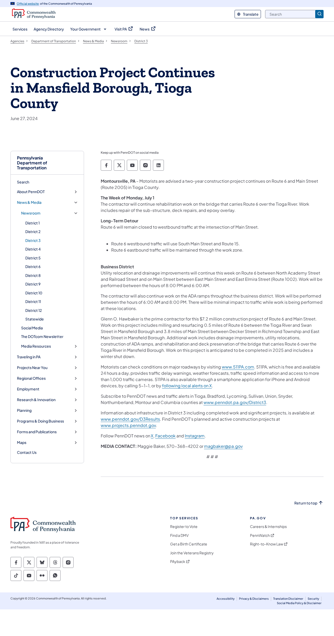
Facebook (165, 435)
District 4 (33, 249)
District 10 (33, 292)
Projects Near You (32, 367)
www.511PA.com (238, 367)
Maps (21, 442)
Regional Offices (31, 378)
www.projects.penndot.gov (128, 425)
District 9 (32, 284)
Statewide (34, 319)
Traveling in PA (28, 357)
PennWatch (260, 535)
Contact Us (27, 452)
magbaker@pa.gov (223, 446)
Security (313, 598)
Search (23, 182)
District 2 (32, 231)
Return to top (305, 503)
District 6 (32, 266)
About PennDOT (31, 191)
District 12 (33, 310)
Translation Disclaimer (288, 598)
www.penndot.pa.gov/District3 (235, 402)
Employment (28, 389)
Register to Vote (184, 526)
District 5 (33, 257)
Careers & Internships (268, 526)
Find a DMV (179, 535)
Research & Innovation (36, 399)
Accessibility (226, 598)
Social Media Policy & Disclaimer (299, 603)
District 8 (33, 275)
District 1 (32, 223)
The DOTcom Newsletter (42, 336)
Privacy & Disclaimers (254, 598)
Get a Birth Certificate (188, 544)
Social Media (32, 327)
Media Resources (36, 346)
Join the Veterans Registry (192, 553)
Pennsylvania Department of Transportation (32, 162)
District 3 (33, 240)
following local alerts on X (187, 385)
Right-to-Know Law (266, 544)
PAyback (177, 561)
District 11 (33, 301)
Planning (24, 410)
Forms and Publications (37, 432)
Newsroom (30, 213)
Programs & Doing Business (40, 421)
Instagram (195, 435)
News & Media (29, 202)
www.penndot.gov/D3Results (130, 419)
